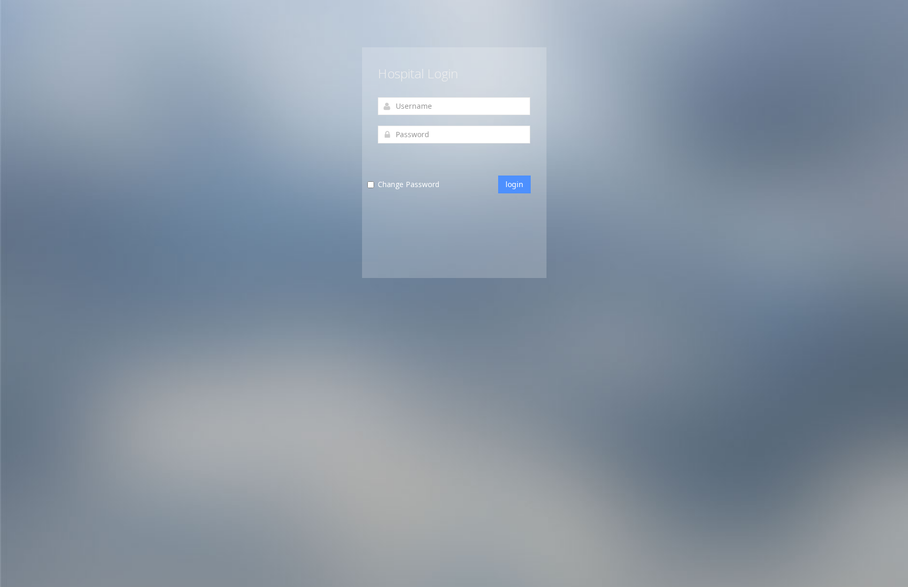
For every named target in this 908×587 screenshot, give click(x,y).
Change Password (408, 184)
